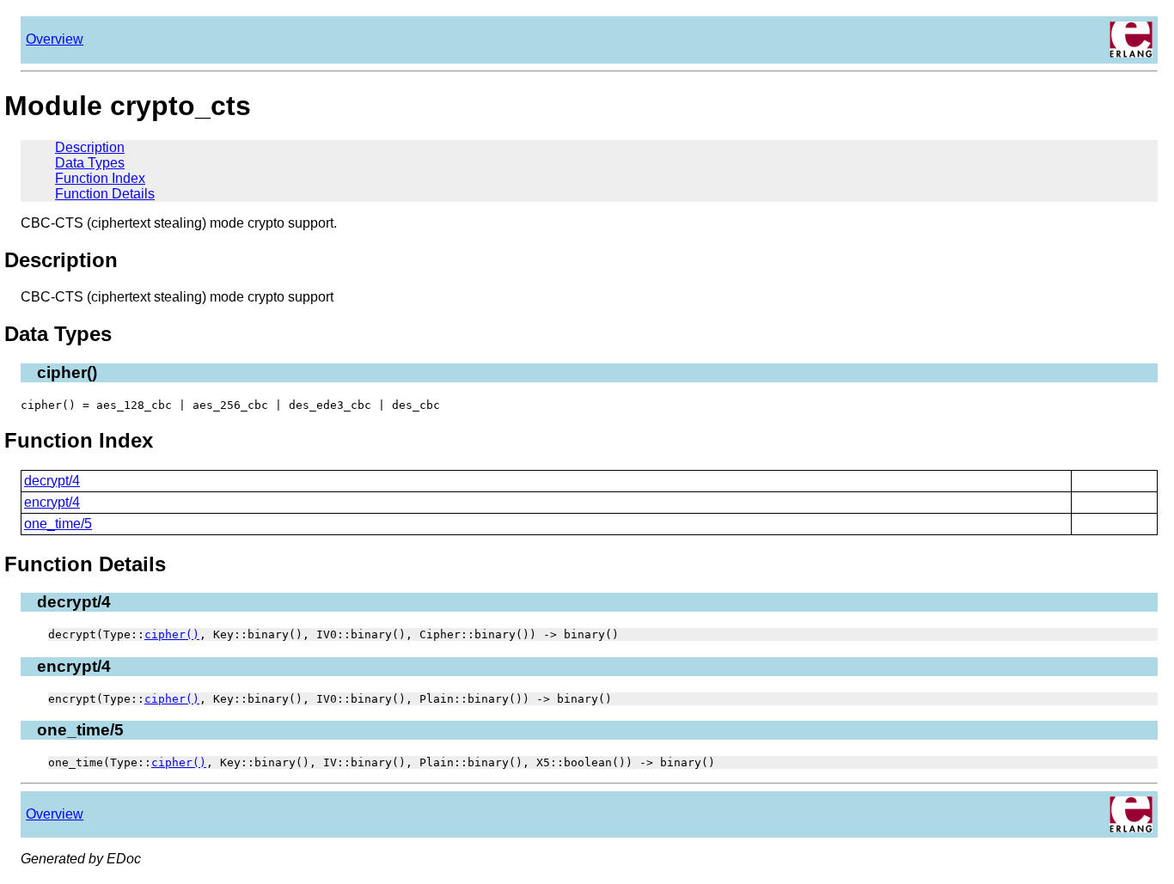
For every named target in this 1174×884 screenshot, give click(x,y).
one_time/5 (58, 523)
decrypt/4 (52, 480)
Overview (54, 39)
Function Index (100, 178)
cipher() (171, 634)
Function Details (105, 193)
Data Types (90, 162)
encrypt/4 (52, 502)
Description (90, 147)
